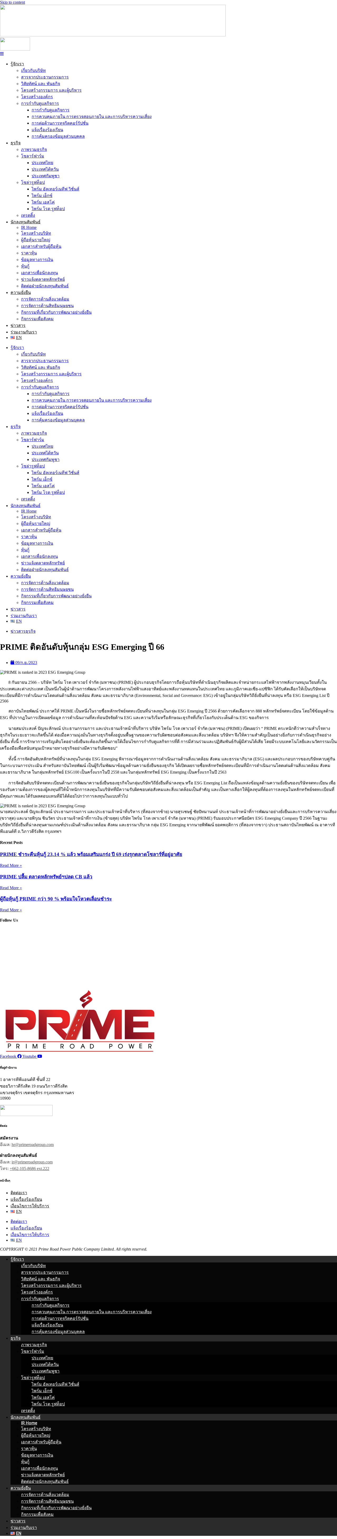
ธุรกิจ (16, 143)
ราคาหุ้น (29, 253)
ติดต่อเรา (19, 1193)
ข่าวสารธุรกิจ (23, 631)
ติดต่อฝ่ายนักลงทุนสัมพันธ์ (45, 286)
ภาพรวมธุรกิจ (34, 149)
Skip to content (12, 2)
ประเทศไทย (42, 162)
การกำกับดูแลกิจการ (40, 103)
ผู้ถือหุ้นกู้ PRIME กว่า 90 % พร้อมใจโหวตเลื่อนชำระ (56, 899)
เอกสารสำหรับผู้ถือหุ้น (41, 246)
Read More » (11, 865)
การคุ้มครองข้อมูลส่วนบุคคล (58, 136)
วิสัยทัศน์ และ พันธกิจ (40, 83)
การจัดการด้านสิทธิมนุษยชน (47, 305)
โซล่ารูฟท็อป (33, 182)
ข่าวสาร (18, 325)
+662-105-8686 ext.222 (29, 1168)
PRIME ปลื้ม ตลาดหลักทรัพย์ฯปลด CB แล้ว (46, 876)
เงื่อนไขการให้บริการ (30, 1206)
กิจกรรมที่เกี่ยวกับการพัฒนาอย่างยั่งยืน (56, 312)
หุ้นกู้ (25, 266)
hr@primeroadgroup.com (33, 1144)
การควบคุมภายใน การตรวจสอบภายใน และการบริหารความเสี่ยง (92, 116)
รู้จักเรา (17, 64)
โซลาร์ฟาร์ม (32, 156)
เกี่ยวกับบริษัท (33, 70)
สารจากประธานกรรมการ (45, 77)
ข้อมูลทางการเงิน (37, 259)
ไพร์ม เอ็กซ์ (42, 195)
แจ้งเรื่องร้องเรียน (47, 129)
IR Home (29, 227)
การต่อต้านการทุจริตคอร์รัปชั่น (60, 123)
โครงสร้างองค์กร (37, 97)
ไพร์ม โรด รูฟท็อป (48, 208)
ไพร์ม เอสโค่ (43, 202)
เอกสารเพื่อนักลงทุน (39, 273)
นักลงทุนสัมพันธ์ (26, 222)
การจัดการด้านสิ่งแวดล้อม (45, 299)
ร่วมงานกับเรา (24, 332)
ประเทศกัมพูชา (46, 176)
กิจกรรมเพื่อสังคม (37, 319)
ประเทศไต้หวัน (45, 169)
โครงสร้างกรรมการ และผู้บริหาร (51, 90)
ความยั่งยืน (21, 292)
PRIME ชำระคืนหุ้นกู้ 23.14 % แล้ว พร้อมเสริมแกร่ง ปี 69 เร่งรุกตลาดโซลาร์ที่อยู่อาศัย (91, 854)
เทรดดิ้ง (28, 215)
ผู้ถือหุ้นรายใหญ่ (35, 240)
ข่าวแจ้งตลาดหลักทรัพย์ (43, 279)
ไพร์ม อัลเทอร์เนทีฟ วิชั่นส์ (55, 189)
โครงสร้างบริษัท (36, 233)
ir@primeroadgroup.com (32, 1162)
